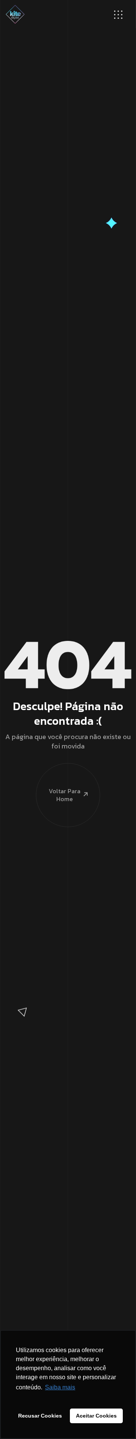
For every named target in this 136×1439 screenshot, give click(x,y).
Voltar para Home (64, 794)
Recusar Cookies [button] (40, 1416)
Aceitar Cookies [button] (96, 1416)
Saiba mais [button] (60, 1387)
